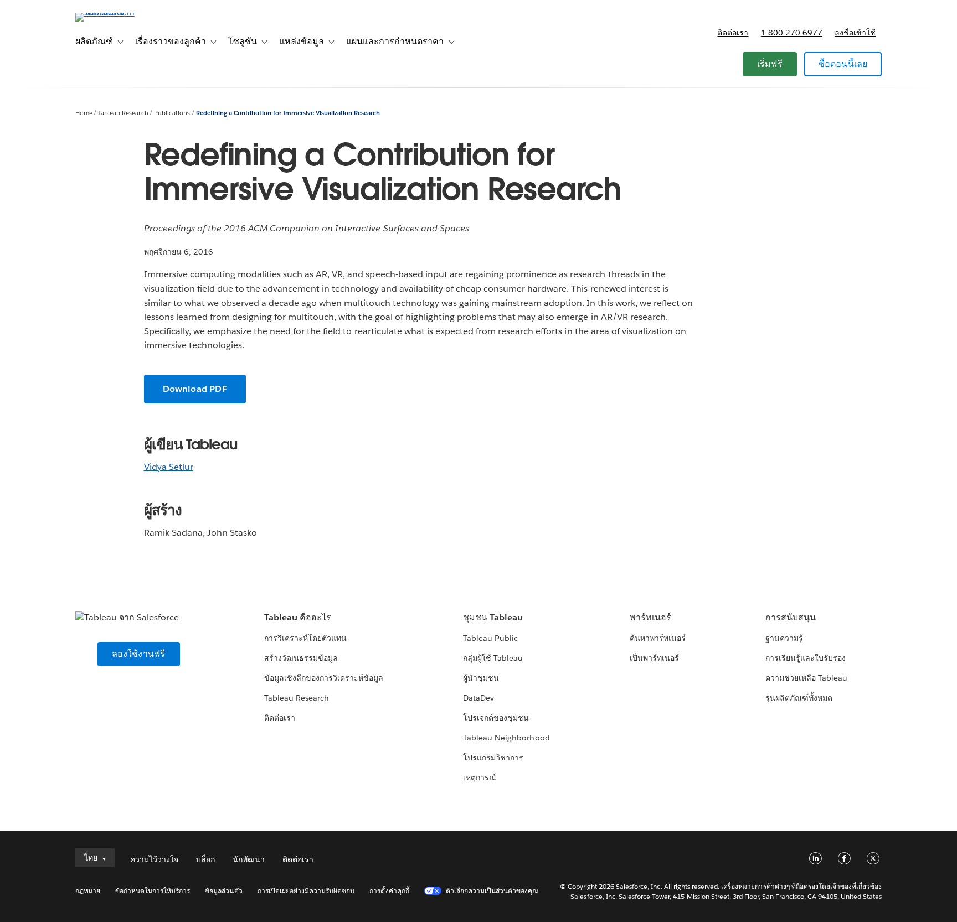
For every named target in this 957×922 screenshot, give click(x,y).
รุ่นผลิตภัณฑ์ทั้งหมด (798, 698)
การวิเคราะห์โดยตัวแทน (305, 638)
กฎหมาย (87, 890)
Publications (172, 113)
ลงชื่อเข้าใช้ (855, 33)
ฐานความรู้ (784, 638)
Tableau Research (123, 113)
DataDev (478, 698)
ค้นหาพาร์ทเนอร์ (658, 638)
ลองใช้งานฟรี (139, 654)
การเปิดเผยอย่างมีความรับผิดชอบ (306, 890)
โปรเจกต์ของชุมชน (496, 718)
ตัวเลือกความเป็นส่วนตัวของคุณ (492, 890)
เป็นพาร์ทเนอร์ (654, 658)
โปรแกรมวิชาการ (493, 758)
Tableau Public (490, 638)
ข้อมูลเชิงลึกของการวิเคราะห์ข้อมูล (324, 678)
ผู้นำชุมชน (481, 678)
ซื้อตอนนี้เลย (843, 64)
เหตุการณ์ (479, 778)
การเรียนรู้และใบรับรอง (805, 658)
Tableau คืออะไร (297, 617)
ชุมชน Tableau (493, 617)
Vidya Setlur (168, 467)
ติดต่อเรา (732, 33)
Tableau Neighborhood (506, 738)
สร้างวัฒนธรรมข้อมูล (301, 658)
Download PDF (195, 389)
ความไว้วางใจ (154, 859)
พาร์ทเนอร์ (650, 617)
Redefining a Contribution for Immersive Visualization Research (288, 113)
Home (83, 113)
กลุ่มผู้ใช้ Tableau (493, 658)
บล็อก (205, 859)
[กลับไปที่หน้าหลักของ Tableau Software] (122, 12)
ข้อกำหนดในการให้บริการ (153, 890)
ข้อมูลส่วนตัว (223, 890)
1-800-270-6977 (791, 33)
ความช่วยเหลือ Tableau (806, 678)
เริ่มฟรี (770, 64)
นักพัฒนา (249, 859)
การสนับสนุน (790, 617)
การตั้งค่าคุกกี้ (389, 890)
